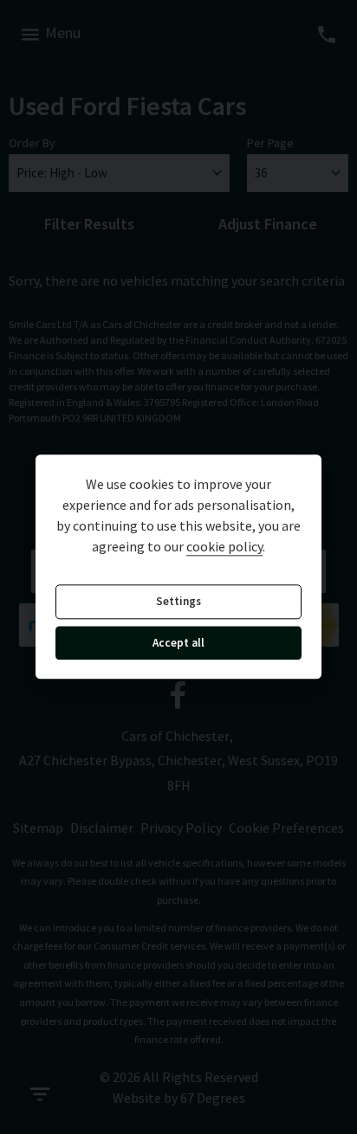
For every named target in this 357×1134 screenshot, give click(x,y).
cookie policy (224, 547)
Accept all (178, 642)
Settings (178, 602)
